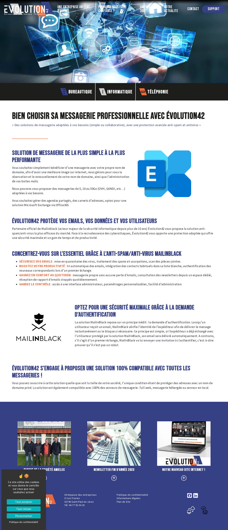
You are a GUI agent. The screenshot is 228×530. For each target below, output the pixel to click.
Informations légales (128, 498)
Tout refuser (23, 509)
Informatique (121, 90)
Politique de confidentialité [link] (23, 522)
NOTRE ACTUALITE (174, 9)
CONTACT (194, 9)
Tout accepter (23, 502)
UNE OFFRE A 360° (150, 9)
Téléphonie (159, 90)
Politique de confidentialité (132, 494)
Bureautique (82, 90)
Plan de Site (123, 501)
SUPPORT (215, 9)
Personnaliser (23, 516)
